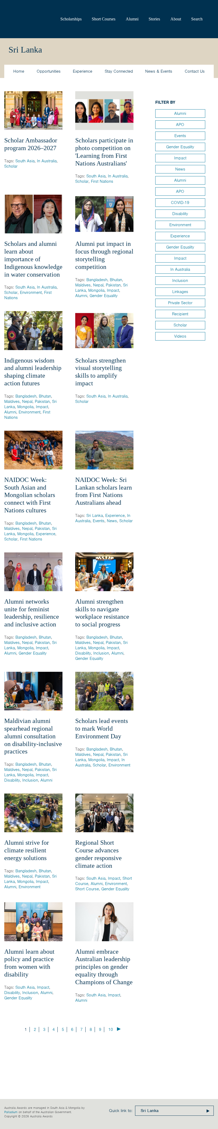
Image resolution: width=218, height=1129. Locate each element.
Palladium (11, 1112)
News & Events (158, 71)
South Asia (25, 161)
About (175, 19)
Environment (31, 292)
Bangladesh (96, 279)
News (112, 521)
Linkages (180, 291)
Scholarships (71, 19)
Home (18, 71)
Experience (82, 71)
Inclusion (101, 653)
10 (110, 1029)
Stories (154, 19)
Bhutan (116, 279)
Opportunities (49, 71)
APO (180, 124)
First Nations (102, 181)
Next (119, 1029)
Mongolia (96, 290)
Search (197, 19)
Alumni (132, 19)
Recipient (180, 314)
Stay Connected (119, 71)
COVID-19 (180, 202)
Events (98, 521)
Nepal (98, 285)
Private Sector (180, 303)
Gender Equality (104, 295)
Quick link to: (120, 1110)
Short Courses (103, 19)
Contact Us (195, 71)
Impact (113, 290)
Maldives (83, 285)
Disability (83, 653)
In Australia (47, 161)
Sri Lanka (94, 515)
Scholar (11, 166)
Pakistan (113, 285)
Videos (180, 336)
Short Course (87, 889)
